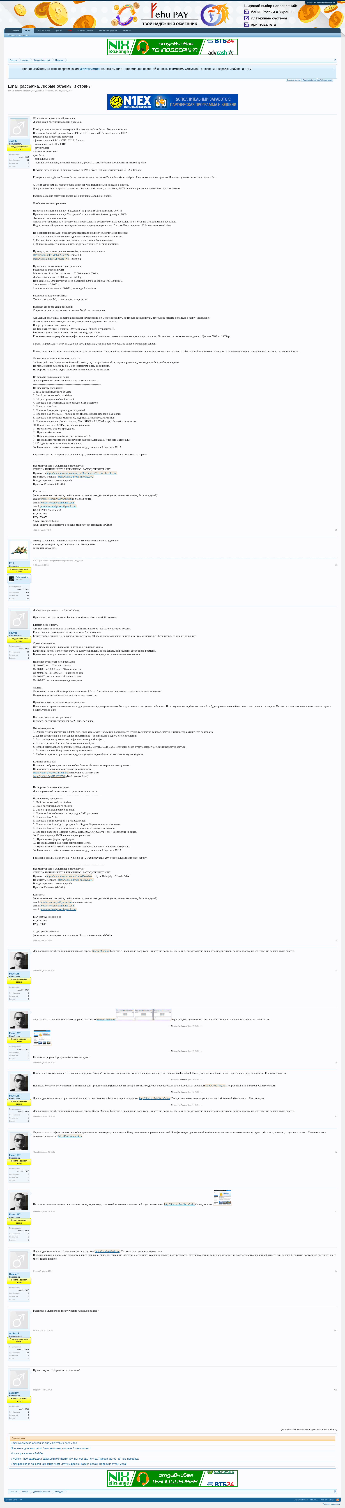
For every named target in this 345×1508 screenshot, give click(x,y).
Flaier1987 (14, 973)
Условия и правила (331, 1504)
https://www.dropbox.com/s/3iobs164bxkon (69, 876)
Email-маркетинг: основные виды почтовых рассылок (44, 1443)
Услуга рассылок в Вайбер (27, 1453)
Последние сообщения (18, 35)
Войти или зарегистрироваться (321, 3)
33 (28, 1353)
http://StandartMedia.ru (107, 1251)
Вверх (332, 1500)
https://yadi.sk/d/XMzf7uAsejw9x (51, 254)
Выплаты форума (293, 80)
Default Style (11, 1500)
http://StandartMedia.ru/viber (154, 1098)
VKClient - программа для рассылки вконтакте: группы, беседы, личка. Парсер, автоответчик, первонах (75, 1458)
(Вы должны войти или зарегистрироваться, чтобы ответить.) (309, 1429)
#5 (336, 1062)
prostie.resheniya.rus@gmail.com (58, 506)
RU (20, 1500)
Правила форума (85, 30)
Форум (28, 31)
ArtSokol (14, 1333)
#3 (336, 940)
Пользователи (43, 30)
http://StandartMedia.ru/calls (179, 1204)
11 (28, 599)
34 (28, 160)
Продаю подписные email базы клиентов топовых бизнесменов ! (51, 1448)
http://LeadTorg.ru (215, 1085)
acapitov (14, 1393)
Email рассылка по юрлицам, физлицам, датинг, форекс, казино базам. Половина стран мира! (68, 1463)
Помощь (314, 1500)
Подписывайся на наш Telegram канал (317, 80)
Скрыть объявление (334, 68)
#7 (336, 1152)
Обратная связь (301, 1500)
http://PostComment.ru (70, 1136)
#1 (336, 530)
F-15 (11, 563)
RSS (337, 1499)
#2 (336, 565)
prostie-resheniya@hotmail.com (57, 502)
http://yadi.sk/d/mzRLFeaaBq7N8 (51, 258)
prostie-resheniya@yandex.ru (56, 498)
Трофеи (58, 30)
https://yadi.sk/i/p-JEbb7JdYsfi (49, 776)
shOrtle (58, 91)
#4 (336, 970)
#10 (335, 1330)
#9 (336, 1271)
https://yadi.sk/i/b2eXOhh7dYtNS (51, 772)
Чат (70, 30)
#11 (335, 1390)
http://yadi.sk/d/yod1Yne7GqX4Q (75, 476)
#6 (336, 1116)
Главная (15, 30)
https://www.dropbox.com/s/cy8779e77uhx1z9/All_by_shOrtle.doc (82, 473)
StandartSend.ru (100, 951)
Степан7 (14, 1274)
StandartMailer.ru (106, 1019)
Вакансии (127, 30)
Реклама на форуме (108, 30)
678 (27, 592)
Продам (27, 91)
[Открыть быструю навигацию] (335, 60)
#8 (336, 1211)
